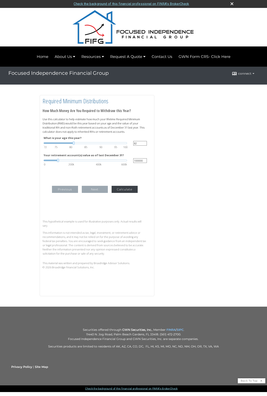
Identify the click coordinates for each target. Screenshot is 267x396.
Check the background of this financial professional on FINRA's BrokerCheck (131, 4)
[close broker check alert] (232, 3)
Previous (65, 189)
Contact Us (162, 56)
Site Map (41, 367)
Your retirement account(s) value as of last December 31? (84, 155)
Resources (91, 56)
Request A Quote (126, 56)
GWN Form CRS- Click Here (204, 56)
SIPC (180, 330)
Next (94, 189)
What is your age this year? (63, 138)
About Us (63, 56)
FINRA (171, 330)
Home (42, 56)
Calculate (124, 189)
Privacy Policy (21, 367)
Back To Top (249, 380)
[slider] (85, 143)
